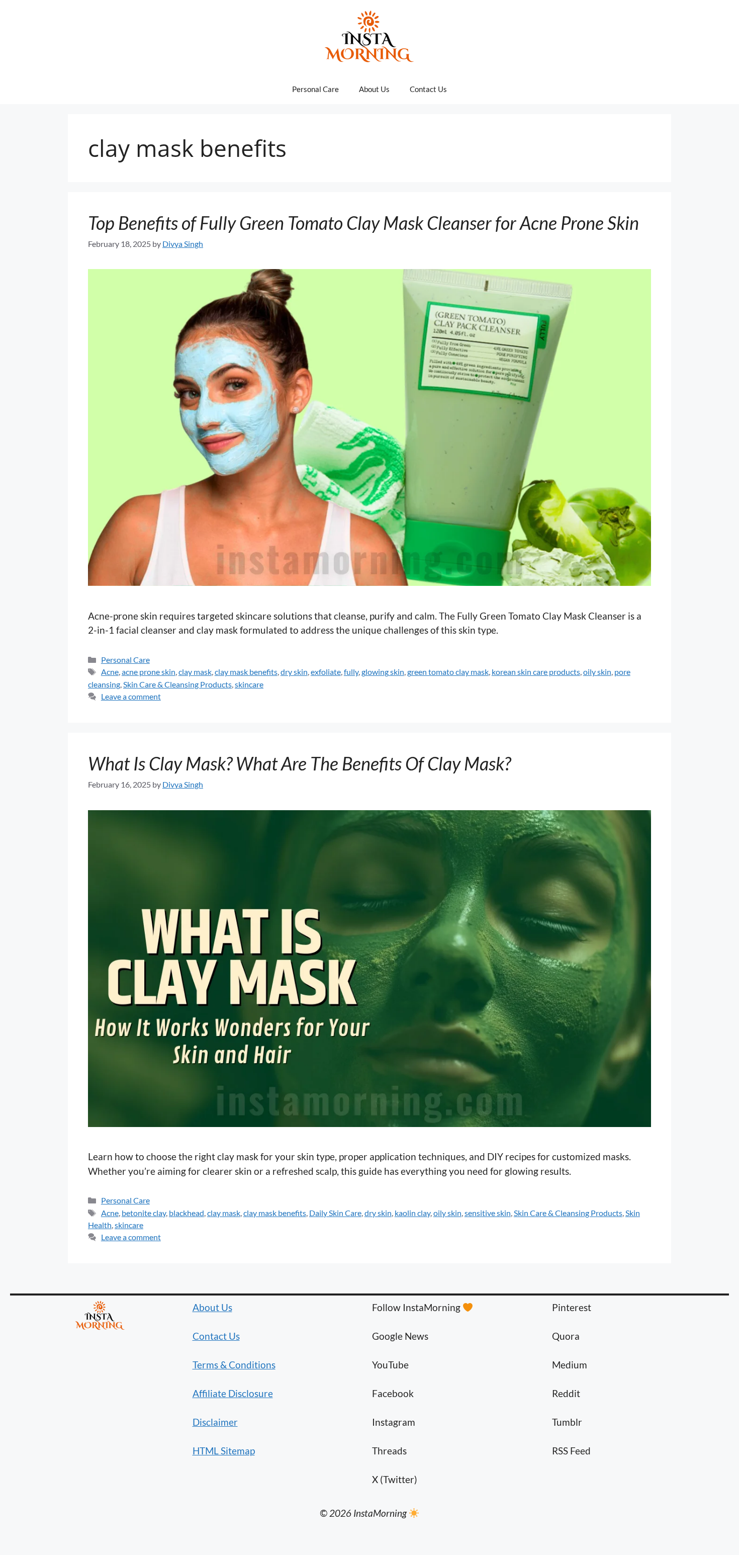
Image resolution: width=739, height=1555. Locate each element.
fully (351, 671)
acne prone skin (148, 671)
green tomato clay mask (448, 671)
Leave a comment (131, 696)
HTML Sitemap (224, 1450)
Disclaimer (215, 1422)
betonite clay (144, 1213)
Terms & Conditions (234, 1364)
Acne (110, 671)
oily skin (597, 671)
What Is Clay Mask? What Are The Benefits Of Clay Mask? (299, 763)
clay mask (195, 671)
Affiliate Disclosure (233, 1393)
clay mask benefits (246, 671)
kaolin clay (412, 1213)
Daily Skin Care (335, 1213)
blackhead (186, 1213)
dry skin (294, 671)
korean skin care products (536, 671)
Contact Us (428, 89)
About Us (374, 89)
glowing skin (382, 671)
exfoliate (326, 671)
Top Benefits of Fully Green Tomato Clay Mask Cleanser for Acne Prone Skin (363, 223)
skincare (249, 684)
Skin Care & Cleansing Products (177, 684)
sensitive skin (488, 1213)
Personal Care (315, 89)
